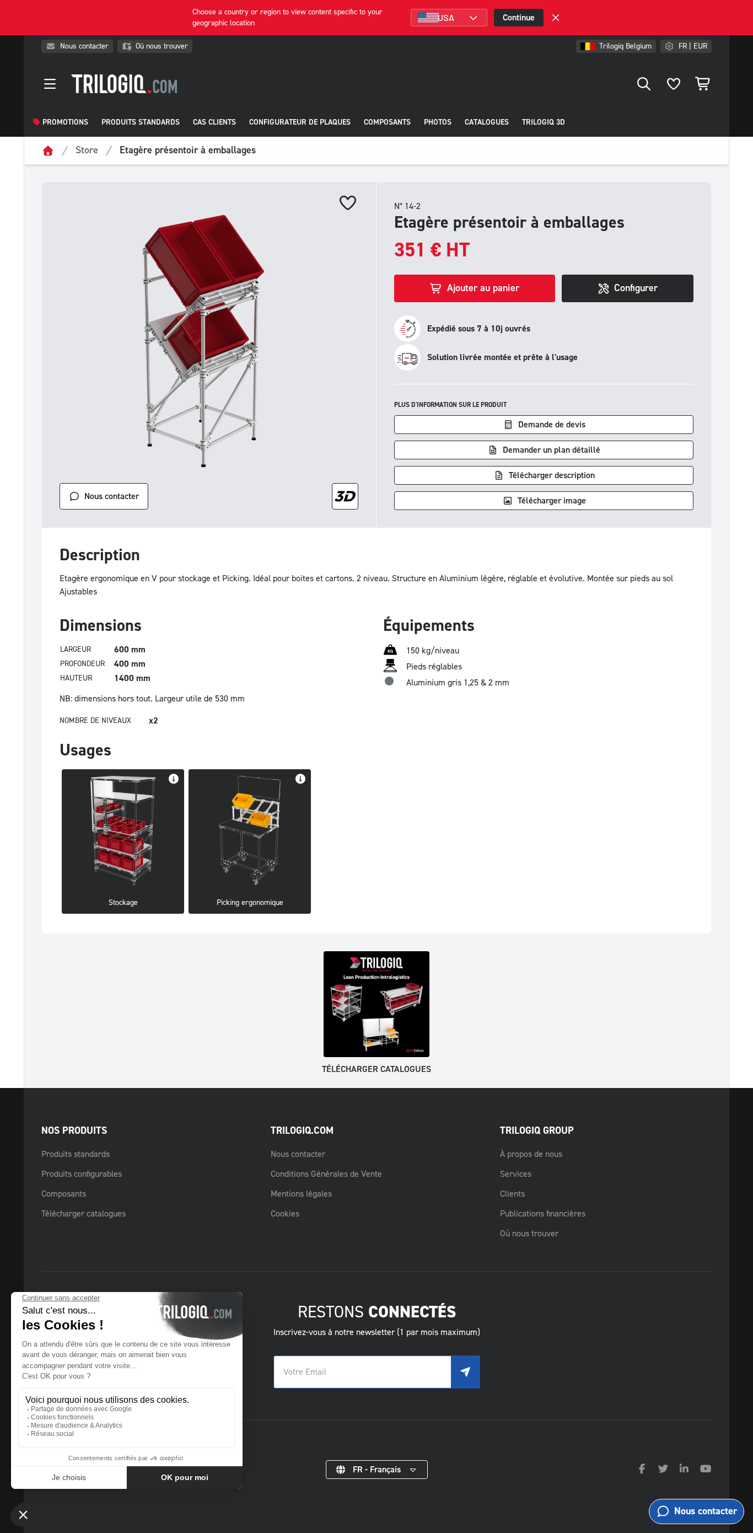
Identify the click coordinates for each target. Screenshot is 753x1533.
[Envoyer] (465, 1372)
